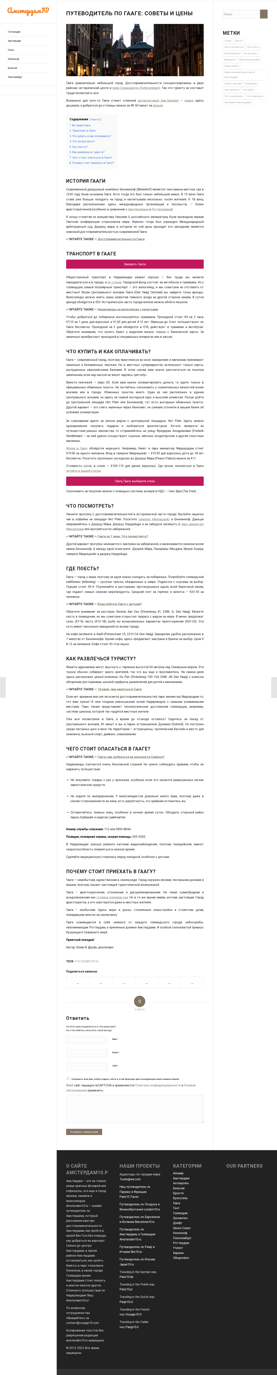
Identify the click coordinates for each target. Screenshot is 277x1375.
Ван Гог (239, 41)
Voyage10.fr (133, 1314)
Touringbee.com (130, 1179)
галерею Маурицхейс (154, 519)
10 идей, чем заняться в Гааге (120, 689)
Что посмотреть (87, 961)
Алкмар (178, 1173)
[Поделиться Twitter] (100, 982)
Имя (115, 1039)
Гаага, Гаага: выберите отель (135, 481)
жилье (189, 100)
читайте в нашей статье (83, 471)
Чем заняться (231, 90)
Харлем (178, 1253)
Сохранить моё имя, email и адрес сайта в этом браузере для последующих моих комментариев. (125, 1079)
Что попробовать (233, 96)
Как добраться (232, 53)
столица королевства (112, 897)
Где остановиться (234, 47)
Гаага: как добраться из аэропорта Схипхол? (131, 757)
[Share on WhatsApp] (123, 982)
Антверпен (181, 1183)
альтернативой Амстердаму (158, 100)
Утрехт (178, 1248)
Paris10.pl (125, 1289)
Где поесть (253, 47)
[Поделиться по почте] (169, 982)
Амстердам (181, 1178)
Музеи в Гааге (76, 448)
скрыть (95, 119)
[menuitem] (28, 32)
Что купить (248, 90)
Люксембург (182, 1238)
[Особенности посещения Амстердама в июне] (274, 687)
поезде (157, 105)
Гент (176, 1208)
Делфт (177, 1223)
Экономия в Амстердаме (237, 102)
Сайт (115, 1066)
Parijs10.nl (126, 1302)
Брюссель (180, 1198)
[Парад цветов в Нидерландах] (3, 687)
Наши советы (231, 66)
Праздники (251, 83)
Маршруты (230, 59)
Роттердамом (162, 209)
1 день (228, 41)
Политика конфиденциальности (158, 1085)
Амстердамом (138, 209)
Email (115, 1052)
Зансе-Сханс (182, 1228)
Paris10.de (126, 1277)
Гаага (176, 1203)
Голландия (180, 1213)
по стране (114, 282)
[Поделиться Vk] (146, 982)
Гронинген (180, 1218)
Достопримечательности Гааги (121, 239)
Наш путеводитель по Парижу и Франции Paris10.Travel (134, 1192)
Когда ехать (250, 53)
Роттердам (181, 1243)
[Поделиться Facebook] (77, 982)
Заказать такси (135, 264)
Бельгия (178, 1188)
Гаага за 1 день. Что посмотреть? (123, 536)
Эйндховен (181, 1258)
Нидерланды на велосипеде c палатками (128, 309)
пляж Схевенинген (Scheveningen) (136, 88)
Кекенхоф (180, 1233)
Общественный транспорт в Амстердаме (239, 74)
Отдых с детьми (232, 83)
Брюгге (178, 1193)
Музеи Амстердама (249, 59)
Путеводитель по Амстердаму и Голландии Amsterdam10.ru (137, 1234)
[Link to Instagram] (28, 90)
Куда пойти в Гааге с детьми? (120, 604)
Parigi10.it (132, 1327)
